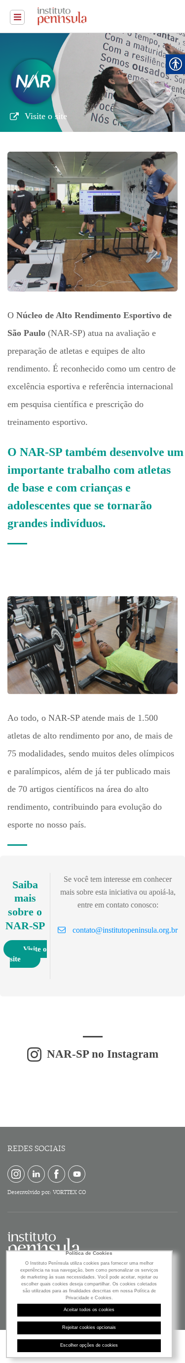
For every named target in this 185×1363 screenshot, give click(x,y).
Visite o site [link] (46, 116)
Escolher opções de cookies (89, 1345)
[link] (17, 17)
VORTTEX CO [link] (69, 1192)
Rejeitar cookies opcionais (89, 1327)
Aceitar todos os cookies (89, 1309)
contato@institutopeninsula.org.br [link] (125, 930)
